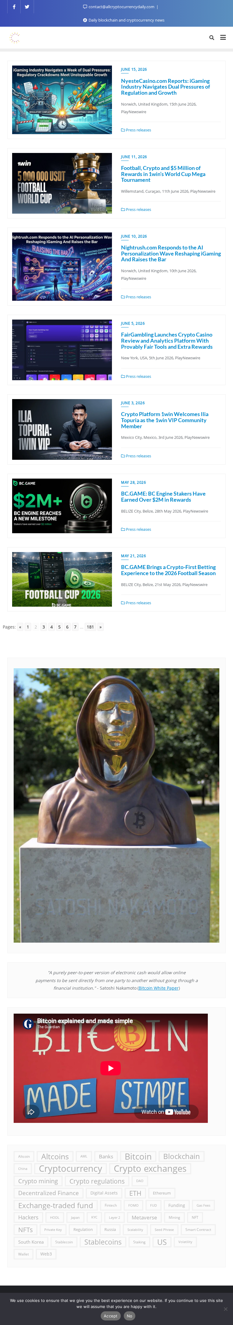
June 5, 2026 (133, 323)
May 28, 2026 (133, 482)
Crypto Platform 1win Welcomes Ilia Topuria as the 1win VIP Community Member (164, 420)
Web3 (46, 1254)
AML (83, 1156)
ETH (135, 1193)
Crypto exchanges (150, 1168)
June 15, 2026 (134, 69)
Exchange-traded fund (55, 1205)
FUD (153, 1205)
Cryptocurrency (70, 1168)
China (22, 1168)
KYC (94, 1217)
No (130, 1315)
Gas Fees (203, 1205)
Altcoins (55, 1156)
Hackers (28, 1217)
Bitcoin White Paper (159, 988)
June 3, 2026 (133, 402)
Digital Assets (104, 1193)
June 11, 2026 (134, 156)
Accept (111, 1315)
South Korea (31, 1242)
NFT (195, 1217)
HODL (54, 1217)
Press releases (138, 130)
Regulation (83, 1229)
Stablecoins (103, 1242)
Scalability (135, 1229)
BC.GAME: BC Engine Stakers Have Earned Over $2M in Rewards (163, 496)
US (162, 1242)
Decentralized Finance (48, 1193)
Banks (106, 1156)
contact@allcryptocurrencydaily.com (121, 6)
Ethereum (162, 1193)
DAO (140, 1181)
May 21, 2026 (133, 555)
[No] (225, 1309)
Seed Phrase (164, 1229)
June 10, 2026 (134, 236)
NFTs (25, 1229)
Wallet (23, 1254)
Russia (110, 1229)
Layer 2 (114, 1217)
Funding (176, 1205)
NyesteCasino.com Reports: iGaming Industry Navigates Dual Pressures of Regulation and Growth (165, 86)
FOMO (133, 1205)
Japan (75, 1217)
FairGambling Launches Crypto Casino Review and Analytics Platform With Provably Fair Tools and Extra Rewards (167, 340)
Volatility (185, 1242)
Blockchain (181, 1156)
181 (90, 627)
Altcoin (24, 1156)
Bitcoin (138, 1156)
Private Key (53, 1229)
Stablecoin (64, 1241)
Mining (174, 1217)
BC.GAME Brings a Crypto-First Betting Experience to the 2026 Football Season (168, 570)
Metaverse (144, 1217)
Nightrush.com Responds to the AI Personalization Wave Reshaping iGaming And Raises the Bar (171, 253)
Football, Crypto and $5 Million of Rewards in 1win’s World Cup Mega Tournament (163, 173)
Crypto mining (38, 1181)
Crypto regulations (97, 1181)
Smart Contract (198, 1229)
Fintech (111, 1205)
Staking (139, 1241)
